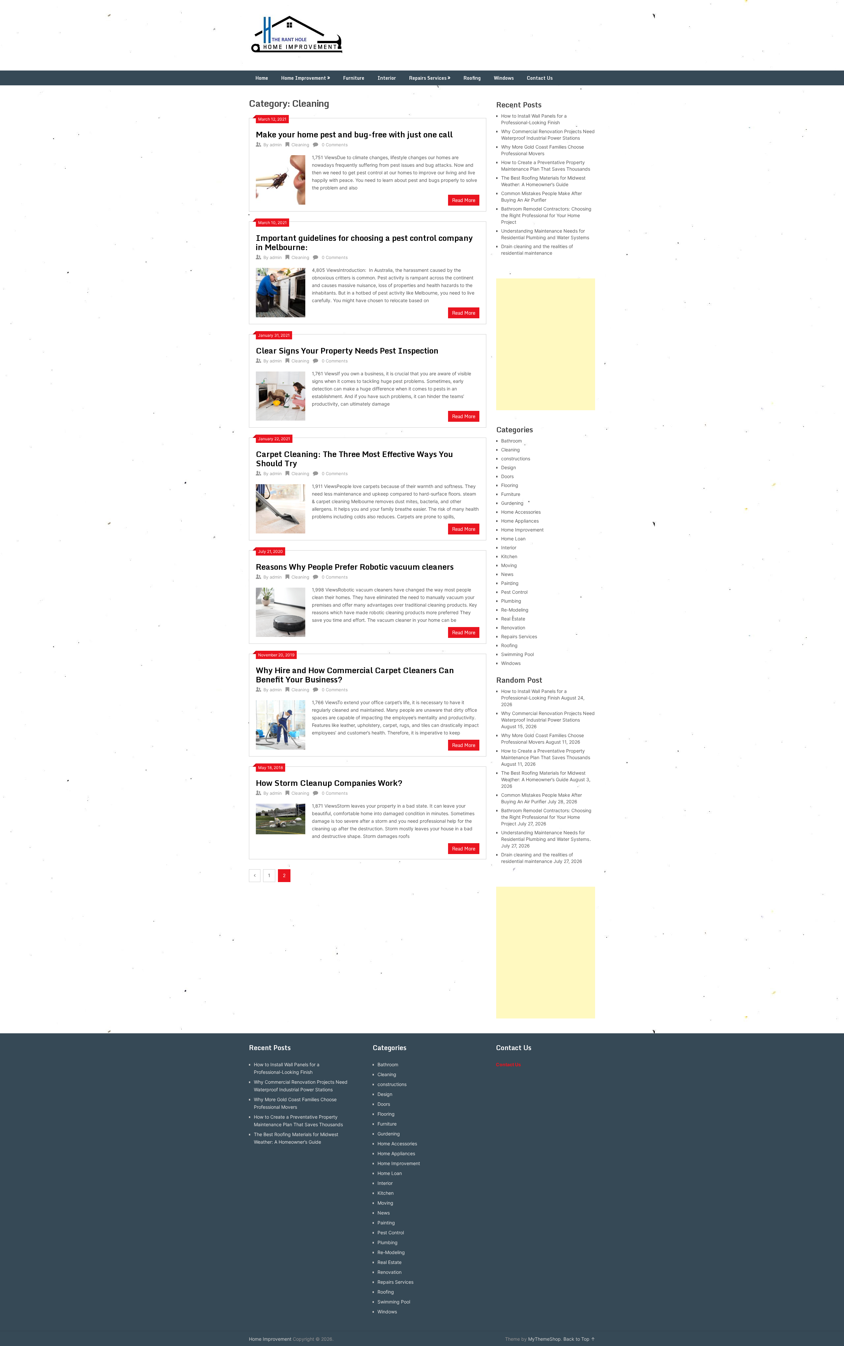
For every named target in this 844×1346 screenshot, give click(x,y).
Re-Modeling (514, 610)
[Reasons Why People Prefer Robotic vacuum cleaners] (280, 611)
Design (508, 467)
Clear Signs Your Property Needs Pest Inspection (347, 350)
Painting (510, 583)
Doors (507, 476)
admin (276, 144)
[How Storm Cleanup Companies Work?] (280, 818)
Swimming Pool (517, 654)
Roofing (472, 78)
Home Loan (513, 538)
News (507, 574)
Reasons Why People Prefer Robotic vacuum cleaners (355, 566)
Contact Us (540, 78)
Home (262, 78)
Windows (504, 78)
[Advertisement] (545, 344)
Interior (386, 78)
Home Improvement (303, 78)
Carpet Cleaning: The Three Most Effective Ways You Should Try (354, 458)
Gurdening (512, 503)
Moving (509, 565)
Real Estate (513, 618)
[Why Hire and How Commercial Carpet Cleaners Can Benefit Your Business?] (280, 724)
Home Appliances (520, 521)
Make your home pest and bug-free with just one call (354, 134)
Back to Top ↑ (579, 1339)
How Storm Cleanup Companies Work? (329, 782)
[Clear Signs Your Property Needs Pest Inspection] (280, 395)
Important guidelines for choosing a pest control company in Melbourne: (364, 242)
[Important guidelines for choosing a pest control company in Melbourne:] (280, 291)
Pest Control (514, 592)
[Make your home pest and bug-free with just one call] (280, 179)
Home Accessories (521, 512)
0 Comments (335, 144)
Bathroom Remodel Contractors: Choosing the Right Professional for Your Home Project (546, 215)
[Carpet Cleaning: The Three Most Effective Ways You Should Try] (280, 507)
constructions (515, 458)
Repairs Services (427, 78)
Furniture (353, 78)
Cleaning (300, 144)
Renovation (513, 627)
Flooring (509, 485)
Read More (463, 200)
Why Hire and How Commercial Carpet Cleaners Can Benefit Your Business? (355, 675)
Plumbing (511, 601)
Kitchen (509, 556)
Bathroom (511, 441)
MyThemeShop (544, 1339)
